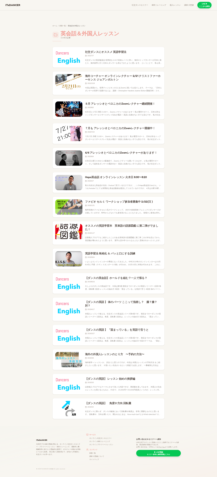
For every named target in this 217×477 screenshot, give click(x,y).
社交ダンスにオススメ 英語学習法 (105, 51)
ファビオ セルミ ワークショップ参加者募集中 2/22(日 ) (119, 201)
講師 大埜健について (96, 456)
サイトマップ (94, 459)
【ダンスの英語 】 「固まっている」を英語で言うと (117, 329)
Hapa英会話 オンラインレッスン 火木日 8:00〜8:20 (116, 177)
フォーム (161, 447)
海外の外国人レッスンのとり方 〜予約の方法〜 (114, 354)
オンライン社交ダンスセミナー (100, 438)
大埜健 (51, 469)
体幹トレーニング (159, 5)
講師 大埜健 (189, 5)
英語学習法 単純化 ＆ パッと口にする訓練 (110, 253)
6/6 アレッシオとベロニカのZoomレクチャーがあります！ (121, 152)
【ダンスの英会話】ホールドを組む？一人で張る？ (116, 278)
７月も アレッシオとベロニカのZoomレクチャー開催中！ (120, 128)
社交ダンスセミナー (140, 5)
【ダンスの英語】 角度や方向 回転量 (108, 403)
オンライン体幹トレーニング (99, 441)
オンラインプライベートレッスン (101, 444)
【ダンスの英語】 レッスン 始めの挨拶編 (110, 378)
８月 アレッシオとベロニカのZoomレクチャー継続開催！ (120, 103)
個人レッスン (175, 5)
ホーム (54, 26)
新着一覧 (62, 26)
